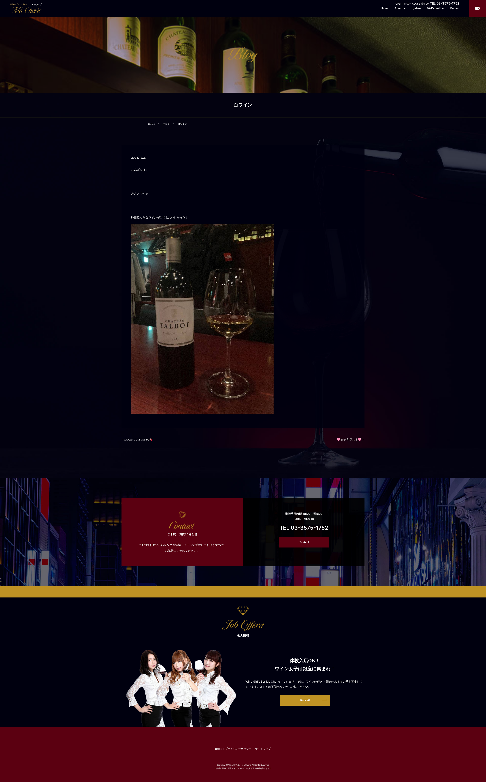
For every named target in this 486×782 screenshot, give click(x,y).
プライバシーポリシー (238, 748)
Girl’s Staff (434, 8)
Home (384, 8)
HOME (151, 124)
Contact (304, 542)
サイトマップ (263, 748)
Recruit (454, 8)
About (398, 8)
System (416, 8)
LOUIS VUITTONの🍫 (138, 439)
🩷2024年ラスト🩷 (349, 439)
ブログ (166, 124)
